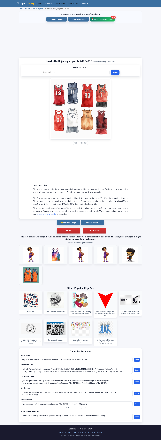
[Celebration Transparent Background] (80, 329)
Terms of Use (73, 3)
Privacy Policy (60, 3)
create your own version (47, 214)
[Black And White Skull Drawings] (55, 300)
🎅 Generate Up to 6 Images (103, 18)
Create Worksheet (79, 19)
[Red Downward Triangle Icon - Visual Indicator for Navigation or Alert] (105, 300)
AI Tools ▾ (48, 3)
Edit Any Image (57, 19)
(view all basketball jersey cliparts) (80, 243)
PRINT (68, 231)
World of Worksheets (93, 432)
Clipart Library (75, 429)
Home (39, 3)
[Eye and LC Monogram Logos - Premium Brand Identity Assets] (130, 300)
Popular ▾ (84, 3)
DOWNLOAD (95, 231)
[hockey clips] (31, 300)
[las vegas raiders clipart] (55, 329)
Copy (137, 360)
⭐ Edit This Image (68, 222)
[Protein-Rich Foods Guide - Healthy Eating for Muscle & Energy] (80, 300)
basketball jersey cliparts (34, 9)
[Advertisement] (80, 40)
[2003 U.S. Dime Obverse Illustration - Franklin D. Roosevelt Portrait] (31, 329)
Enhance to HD (92, 222)
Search (115, 72)
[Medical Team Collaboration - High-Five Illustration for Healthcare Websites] (105, 329)
